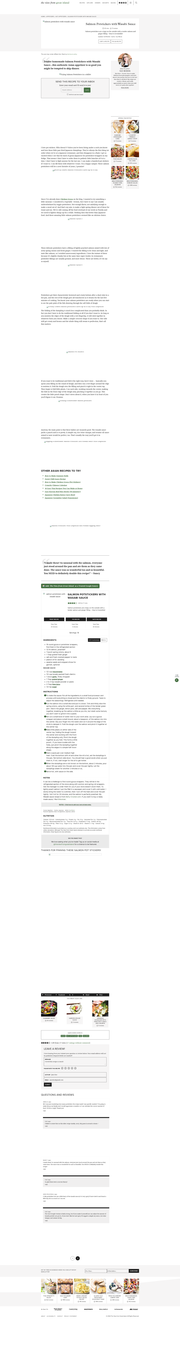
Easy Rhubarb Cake (65, 1296)
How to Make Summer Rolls (56, 476)
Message (48, 1059)
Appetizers (50, 16)
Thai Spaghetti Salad (48, 1296)
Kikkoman (62, 799)
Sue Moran (119, 37)
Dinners (97, 2)
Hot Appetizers (61, 16)
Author (48, 1075)
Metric (103, 640)
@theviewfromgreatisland (64, 844)
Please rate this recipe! (52, 1068)
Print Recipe (54, 619)
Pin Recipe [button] (76, 619)
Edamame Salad (49, 1018)
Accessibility (51, 1316)
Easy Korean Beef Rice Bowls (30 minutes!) (63, 491)
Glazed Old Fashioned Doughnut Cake (98, 1297)
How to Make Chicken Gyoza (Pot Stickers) (63, 482)
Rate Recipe (97, 619)
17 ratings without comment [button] (78, 1043)
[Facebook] (120, 3)
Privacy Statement (70, 1316)
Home (43, 16)
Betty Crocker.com (73, 797)
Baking (113, 2)
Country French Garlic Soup (132, 137)
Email (47, 1080)
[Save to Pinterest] (177, 680)
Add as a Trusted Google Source (71, 586)
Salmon (86, 1036)
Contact (60, 1316)
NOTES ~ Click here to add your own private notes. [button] (75, 804)
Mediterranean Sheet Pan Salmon (117, 183)
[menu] (130, 2)
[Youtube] (126, 3)
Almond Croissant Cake (117, 137)
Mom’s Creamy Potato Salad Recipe (81, 1297)
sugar (54, 687)
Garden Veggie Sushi (74, 1019)
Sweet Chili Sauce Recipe (55, 479)
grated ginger (57, 679)
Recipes (82, 2)
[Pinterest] (124, 3)
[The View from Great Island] (55, 3)
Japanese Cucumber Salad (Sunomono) (61, 498)
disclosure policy (72, 54)
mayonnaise (57, 672)
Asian (63, 1036)
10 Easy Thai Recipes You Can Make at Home (63, 488)
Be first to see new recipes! (76, 94)
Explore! (90, 2)
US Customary (94, 640)
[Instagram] (122, 3)
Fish (80, 1036)
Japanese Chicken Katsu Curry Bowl (60, 495)
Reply (44, 1111)
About (43, 1316)
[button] (69, 603)
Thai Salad (117, 159)
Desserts (105, 2)
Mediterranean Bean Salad (132, 182)
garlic (54, 677)
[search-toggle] (136, 2)
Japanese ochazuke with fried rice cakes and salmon (100, 1020)
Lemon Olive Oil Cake (132, 160)
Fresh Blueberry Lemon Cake (114, 1296)
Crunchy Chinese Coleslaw (56, 485)
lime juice (56, 684)
